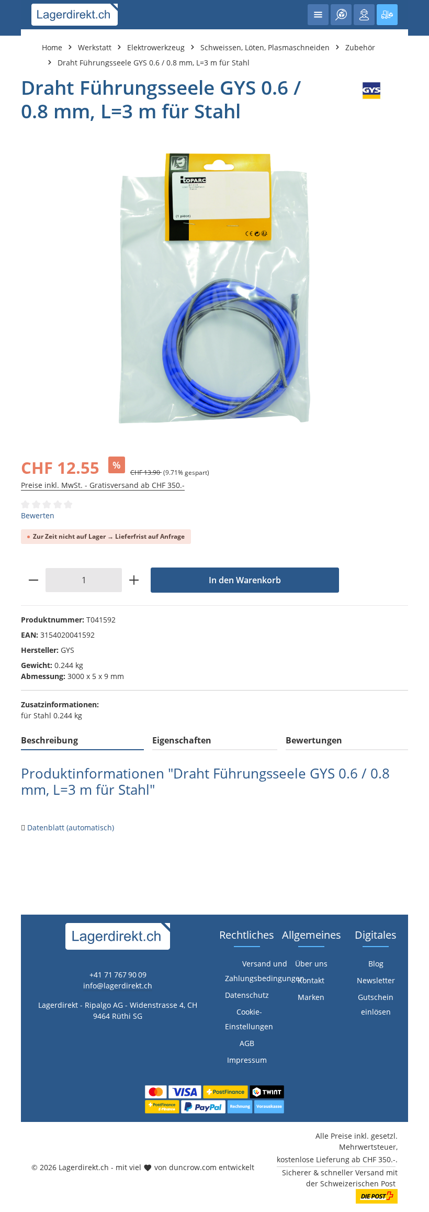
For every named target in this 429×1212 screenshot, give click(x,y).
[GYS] (371, 99)
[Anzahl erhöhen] (134, 580)
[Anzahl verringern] (33, 580)
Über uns (311, 964)
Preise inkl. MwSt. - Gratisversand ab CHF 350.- (103, 485)
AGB (247, 1043)
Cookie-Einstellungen (249, 1019)
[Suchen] (341, 14)
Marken (311, 997)
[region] (214, 288)
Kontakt (311, 980)
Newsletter (376, 980)
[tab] (82, 740)
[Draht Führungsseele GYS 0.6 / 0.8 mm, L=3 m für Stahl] (214, 288)
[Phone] (13, 778)
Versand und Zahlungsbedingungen (264, 971)
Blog (375, 964)
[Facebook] (13, 736)
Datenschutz (247, 995)
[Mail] (13, 799)
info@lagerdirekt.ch (117, 986)
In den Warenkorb (245, 580)
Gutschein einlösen (375, 1004)
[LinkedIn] (13, 757)
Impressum (247, 1060)
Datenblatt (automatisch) (70, 827)
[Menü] (318, 14)
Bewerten (37, 515)
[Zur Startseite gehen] (74, 15)
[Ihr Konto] (364, 14)
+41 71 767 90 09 (117, 975)
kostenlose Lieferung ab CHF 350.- (336, 1159)
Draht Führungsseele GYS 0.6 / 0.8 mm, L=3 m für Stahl (154, 63)
